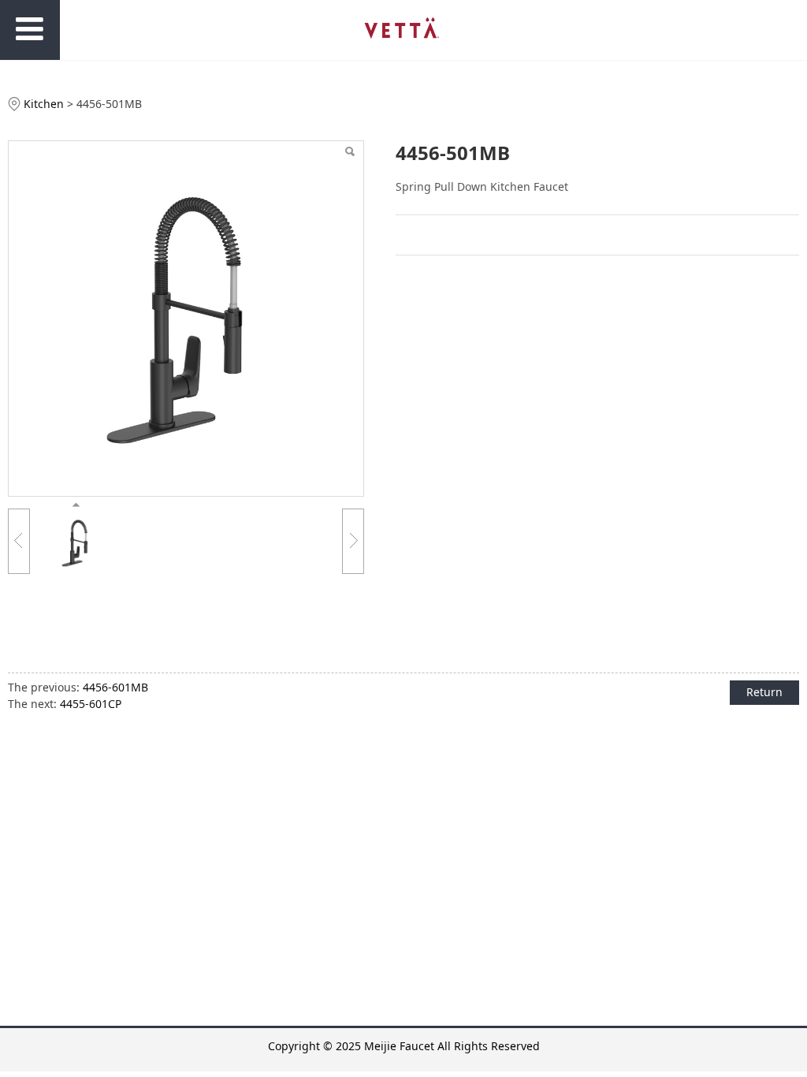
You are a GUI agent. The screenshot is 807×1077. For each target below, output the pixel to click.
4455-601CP (90, 703)
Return (764, 691)
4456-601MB (115, 687)
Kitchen (44, 103)
